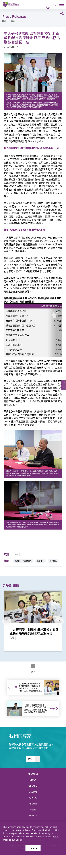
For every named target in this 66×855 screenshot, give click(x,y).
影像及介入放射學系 (23, 561)
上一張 (6, 621)
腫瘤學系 (40, 561)
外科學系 (53, 561)
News (12, 21)
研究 (16, 555)
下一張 (59, 621)
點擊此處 (16, 748)
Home (5, 21)
